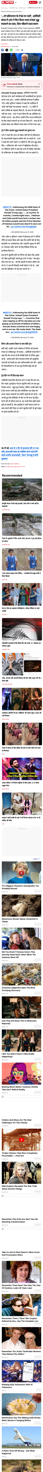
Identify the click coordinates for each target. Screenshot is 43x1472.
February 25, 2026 (27, 232)
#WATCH (7, 207)
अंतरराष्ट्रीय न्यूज (5, 46)
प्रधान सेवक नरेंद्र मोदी (7, 684)
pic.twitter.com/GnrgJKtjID (23, 226)
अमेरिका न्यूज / (22, 8)
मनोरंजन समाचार (5, 719)
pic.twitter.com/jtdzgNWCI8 (24, 332)
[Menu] (40, 2)
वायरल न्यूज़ (4, 579)
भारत (3, 754)
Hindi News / (4, 8)
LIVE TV (34, 2)
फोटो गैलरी (4, 614)
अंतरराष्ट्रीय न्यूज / (13, 8)
